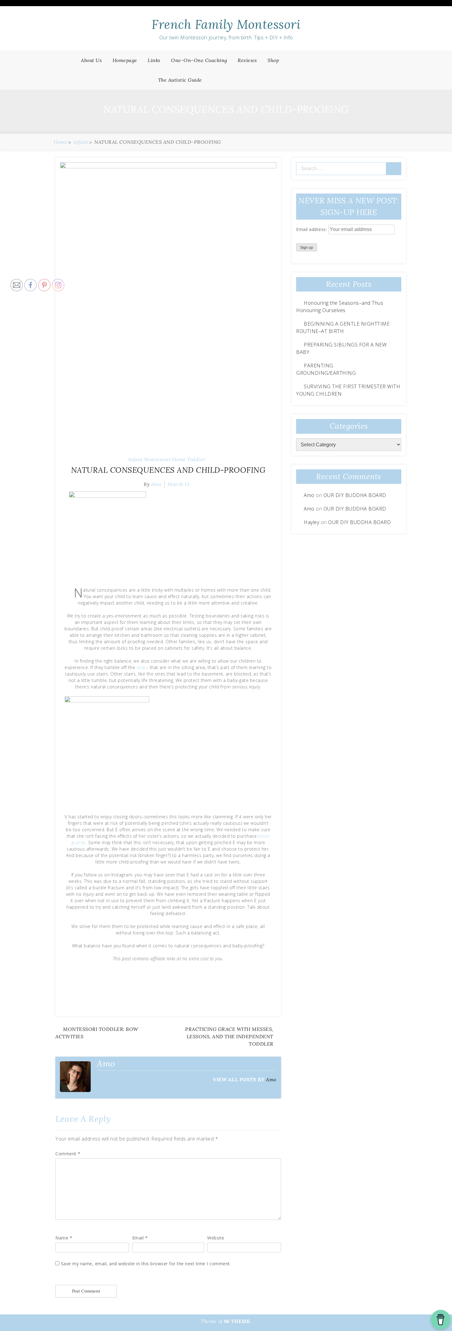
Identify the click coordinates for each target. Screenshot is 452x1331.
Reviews (247, 60)
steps (143, 667)
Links (154, 60)
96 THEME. (238, 1321)
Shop (273, 60)
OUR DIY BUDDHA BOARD (354, 495)
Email (140, 1238)
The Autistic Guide (180, 80)
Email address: (312, 229)
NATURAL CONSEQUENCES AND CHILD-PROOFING (168, 470)
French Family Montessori (226, 24)
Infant (135, 459)
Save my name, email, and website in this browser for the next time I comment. (146, 1263)
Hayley (311, 522)
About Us (91, 60)
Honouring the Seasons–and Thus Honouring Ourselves (339, 306)
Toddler (196, 459)
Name (63, 1238)
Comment (68, 1154)
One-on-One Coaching (199, 60)
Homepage (125, 60)
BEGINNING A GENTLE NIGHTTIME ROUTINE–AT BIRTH (343, 327)
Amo (156, 484)
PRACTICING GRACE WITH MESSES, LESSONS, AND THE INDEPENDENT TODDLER (229, 1036)
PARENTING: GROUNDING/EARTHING (326, 369)
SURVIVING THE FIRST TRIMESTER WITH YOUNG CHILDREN (348, 390)
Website (215, 1238)
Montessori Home (165, 459)
